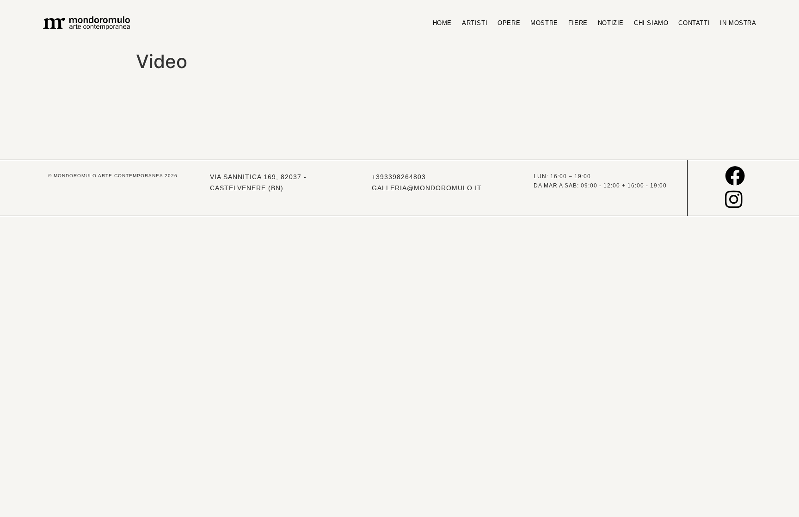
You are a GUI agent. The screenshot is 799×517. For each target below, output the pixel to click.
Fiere (578, 22)
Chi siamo (651, 22)
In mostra (738, 22)
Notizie (611, 22)
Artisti (474, 22)
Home (442, 22)
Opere (509, 22)
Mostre (544, 22)
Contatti (694, 22)
